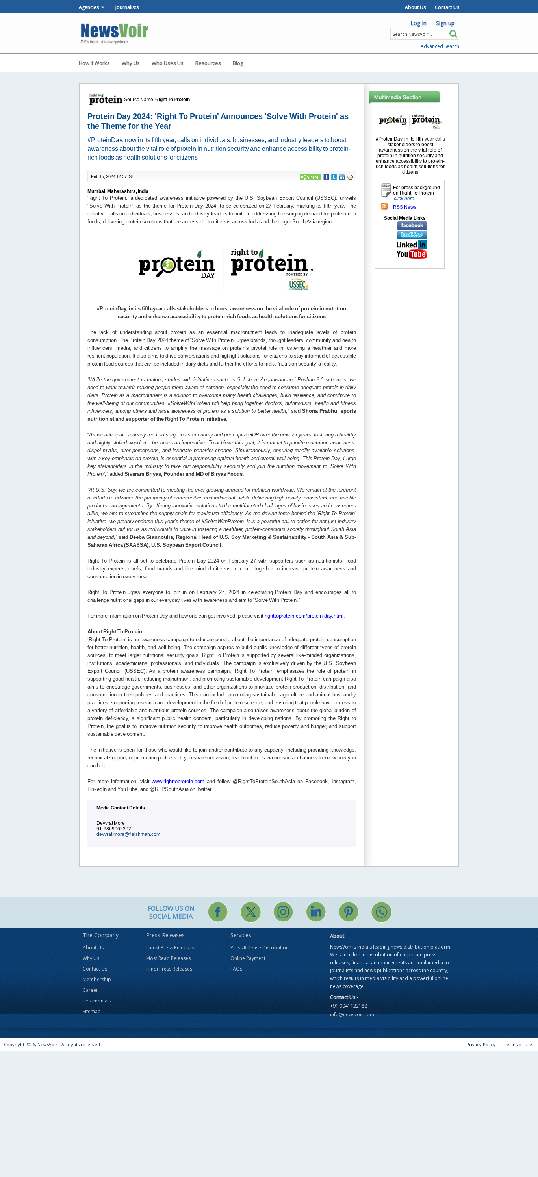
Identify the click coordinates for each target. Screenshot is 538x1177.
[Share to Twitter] (334, 176)
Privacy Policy (480, 1044)
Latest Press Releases (170, 947)
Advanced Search (440, 46)
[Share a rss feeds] (384, 206)
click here (404, 198)
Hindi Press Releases (169, 968)
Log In (418, 23)
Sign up (445, 23)
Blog (238, 63)
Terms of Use (518, 1044)
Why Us (131, 63)
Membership (97, 979)
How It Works (94, 63)
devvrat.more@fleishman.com (128, 834)
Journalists (127, 7)
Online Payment (247, 958)
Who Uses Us (168, 63)
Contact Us (447, 7)
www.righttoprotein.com (178, 781)
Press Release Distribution (259, 947)
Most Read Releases (168, 958)
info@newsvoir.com (352, 1014)
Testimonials (97, 1000)
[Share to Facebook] (326, 176)
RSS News (404, 207)
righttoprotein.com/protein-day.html (304, 616)
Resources (208, 63)
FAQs (236, 968)
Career (90, 990)
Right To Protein (172, 99)
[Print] (350, 177)
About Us (415, 7)
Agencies (89, 7)
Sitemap (92, 1011)
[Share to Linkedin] (342, 177)
